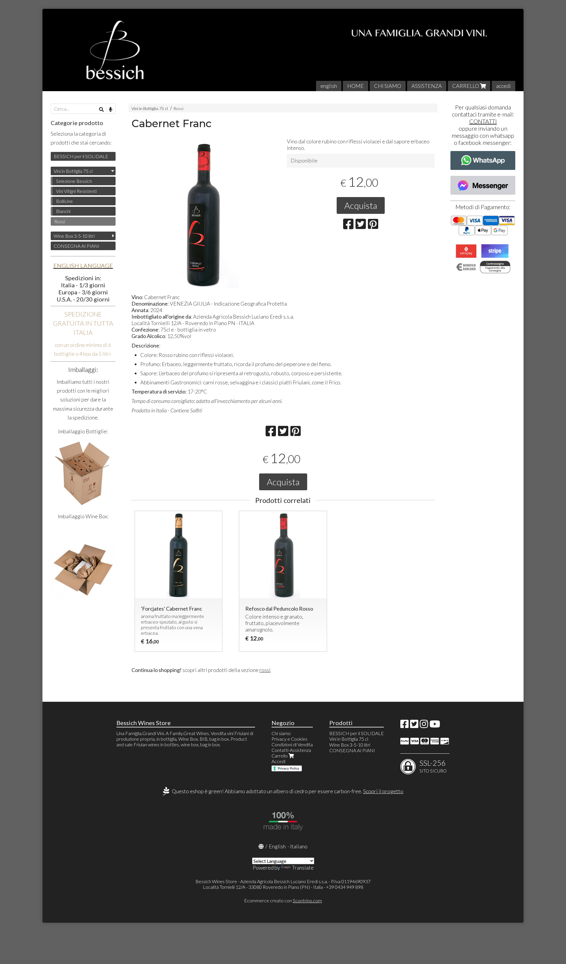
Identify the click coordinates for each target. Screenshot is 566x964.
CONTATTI (483, 121)
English (277, 846)
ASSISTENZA (427, 86)
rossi (265, 670)
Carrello (280, 755)
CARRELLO (466, 86)
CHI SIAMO (387, 86)
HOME (355, 86)
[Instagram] (424, 725)
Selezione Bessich (74, 181)
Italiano (298, 846)
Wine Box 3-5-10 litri (74, 236)
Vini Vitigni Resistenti (76, 191)
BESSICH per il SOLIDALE (81, 156)
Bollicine (64, 201)
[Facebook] (404, 725)
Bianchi (63, 211)
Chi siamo (281, 733)
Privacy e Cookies (289, 739)
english (328, 86)
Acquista (360, 205)
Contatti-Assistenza (291, 750)
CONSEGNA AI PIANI (76, 246)
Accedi (278, 761)
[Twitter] (414, 725)
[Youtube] (435, 725)
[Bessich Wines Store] (283, 50)
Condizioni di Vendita (292, 744)
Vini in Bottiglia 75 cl (149, 108)
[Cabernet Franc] (205, 214)
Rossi (178, 108)
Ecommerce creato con (283, 900)
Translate (303, 867)
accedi (503, 86)
